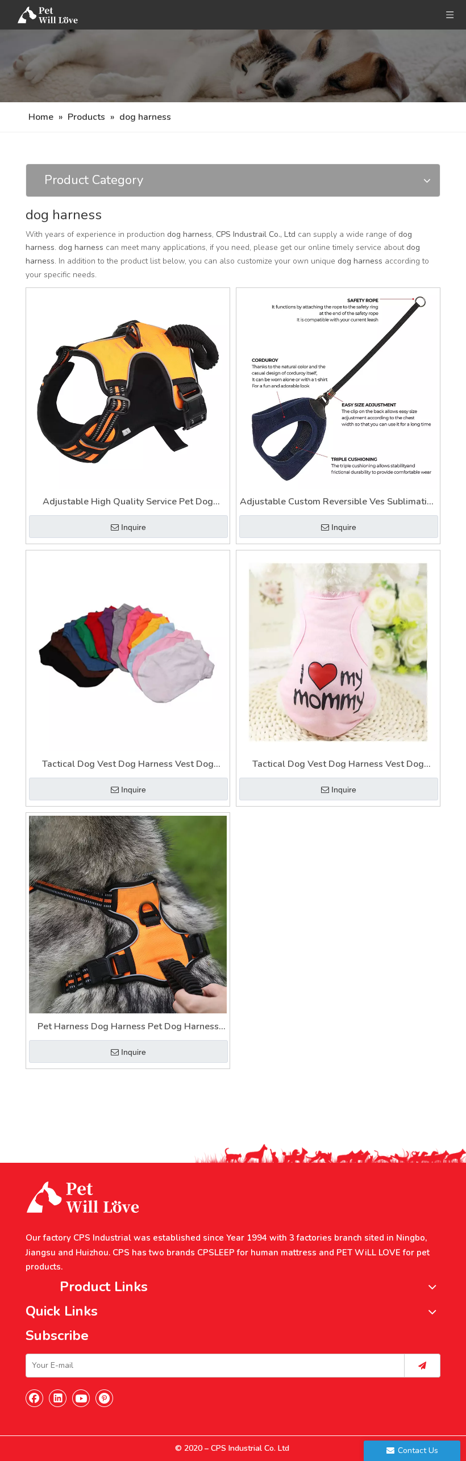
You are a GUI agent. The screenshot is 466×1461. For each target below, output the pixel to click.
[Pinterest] (104, 1398)
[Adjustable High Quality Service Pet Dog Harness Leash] (128, 389)
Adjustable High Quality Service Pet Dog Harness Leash (128, 502)
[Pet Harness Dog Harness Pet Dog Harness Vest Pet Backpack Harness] (128, 914)
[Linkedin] (58, 1398)
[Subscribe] (422, 1365)
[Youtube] (81, 1398)
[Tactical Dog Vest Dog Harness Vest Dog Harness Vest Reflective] (128, 651)
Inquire (133, 527)
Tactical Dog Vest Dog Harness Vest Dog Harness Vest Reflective (128, 765)
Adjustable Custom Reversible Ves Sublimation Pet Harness (338, 502)
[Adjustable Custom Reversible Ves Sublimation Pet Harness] (338, 389)
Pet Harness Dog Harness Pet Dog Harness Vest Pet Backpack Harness (128, 1027)
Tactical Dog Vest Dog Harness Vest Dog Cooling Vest (338, 765)
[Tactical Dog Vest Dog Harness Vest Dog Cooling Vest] (338, 651)
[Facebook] (35, 1398)
